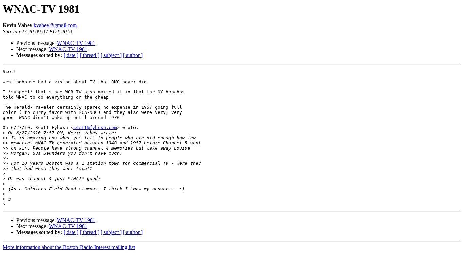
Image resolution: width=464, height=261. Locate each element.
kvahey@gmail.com (55, 25)
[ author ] (133, 55)
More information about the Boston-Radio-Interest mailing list (69, 247)
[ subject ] (111, 55)
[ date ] (71, 55)
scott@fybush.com (95, 127)
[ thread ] (89, 55)
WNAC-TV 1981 (76, 43)
